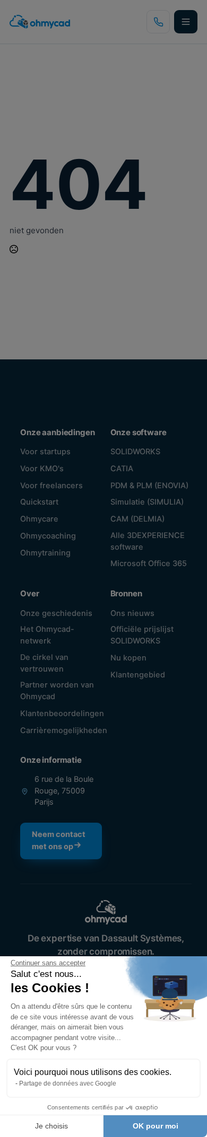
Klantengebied (137, 675)
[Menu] (185, 21)
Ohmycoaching (48, 536)
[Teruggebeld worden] (158, 21)
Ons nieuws (132, 613)
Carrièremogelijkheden (63, 730)
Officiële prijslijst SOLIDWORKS (142, 635)
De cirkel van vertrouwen (44, 663)
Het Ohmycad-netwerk (47, 635)
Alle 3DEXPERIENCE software (147, 541)
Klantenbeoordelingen (62, 713)
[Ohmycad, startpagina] (40, 22)
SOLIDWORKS (135, 451)
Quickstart (39, 502)
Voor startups (45, 451)
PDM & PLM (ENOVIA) (149, 485)
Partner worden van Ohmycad (57, 690)
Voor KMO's (42, 468)
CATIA (121, 468)
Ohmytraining (45, 553)
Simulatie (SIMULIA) (147, 502)
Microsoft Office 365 (148, 563)
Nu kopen (128, 658)
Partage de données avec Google (67, 1083)
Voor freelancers (51, 485)
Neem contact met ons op (58, 840)
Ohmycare (39, 519)
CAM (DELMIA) (137, 519)
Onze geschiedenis (56, 613)
